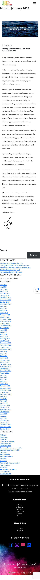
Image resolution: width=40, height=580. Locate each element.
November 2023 (5, 345)
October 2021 (4, 392)
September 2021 (5, 394)
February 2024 (5, 339)
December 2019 (5, 425)
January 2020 (4, 422)
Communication (5, 446)
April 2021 (3, 401)
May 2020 (3, 416)
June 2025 (3, 306)
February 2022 (5, 386)
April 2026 (3, 289)
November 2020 (5, 410)
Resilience (3, 467)
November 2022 (5, 367)
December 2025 (5, 298)
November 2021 (5, 390)
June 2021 (3, 397)
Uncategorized (5, 472)
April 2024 (3, 334)
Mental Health (5, 454)
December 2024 (5, 319)
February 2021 (5, 405)
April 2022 (3, 382)
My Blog (20, 528)
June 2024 (3, 330)
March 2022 (4, 384)
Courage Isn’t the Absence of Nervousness (14, 265)
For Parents (19, 509)
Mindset (3, 459)
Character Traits (5, 444)
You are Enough (5, 474)
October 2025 (4, 302)
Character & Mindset (7, 441)
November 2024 (5, 321)
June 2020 (3, 414)
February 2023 (5, 360)
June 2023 (3, 351)
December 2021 (5, 388)
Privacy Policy (10, 564)
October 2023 (4, 347)
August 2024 (4, 328)
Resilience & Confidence (8, 469)
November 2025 (5, 300)
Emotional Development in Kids (11, 448)
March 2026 (4, 291)
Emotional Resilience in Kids (9, 450)
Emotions (3, 452)
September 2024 (5, 326)
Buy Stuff (20, 530)
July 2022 (3, 375)
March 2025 (4, 313)
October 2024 (4, 323)
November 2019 (5, 427)
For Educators (19, 511)
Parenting (3, 461)
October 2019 (4, 429)
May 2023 (3, 354)
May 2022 (3, 379)
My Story (19, 516)
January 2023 (4, 362)
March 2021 (4, 403)
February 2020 (5, 420)
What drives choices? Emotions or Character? (15, 268)
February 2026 (5, 293)
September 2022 (5, 371)
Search (3, 250)
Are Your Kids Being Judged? (10, 270)
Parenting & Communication (9, 463)
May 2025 (3, 308)
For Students (19, 507)
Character (3, 439)
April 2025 (3, 311)
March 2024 (4, 336)
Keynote (19, 513)
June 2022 (3, 377)
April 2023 (3, 356)
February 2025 (5, 315)
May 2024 (3, 332)
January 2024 (4, 341)
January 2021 (4, 407)
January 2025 (4, 317)
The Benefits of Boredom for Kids (11, 263)
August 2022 (4, 373)
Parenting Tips (5, 465)
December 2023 (5, 343)
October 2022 (4, 369)
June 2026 (3, 285)
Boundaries (4, 437)
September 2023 (5, 349)
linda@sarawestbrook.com (20, 492)
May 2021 (3, 399)
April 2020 (3, 418)
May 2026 (3, 287)
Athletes (3, 435)
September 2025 (5, 304)
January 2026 (4, 296)
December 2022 (5, 364)
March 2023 (4, 358)
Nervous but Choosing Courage (11, 272)
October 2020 (4, 412)
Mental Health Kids (6, 456)
